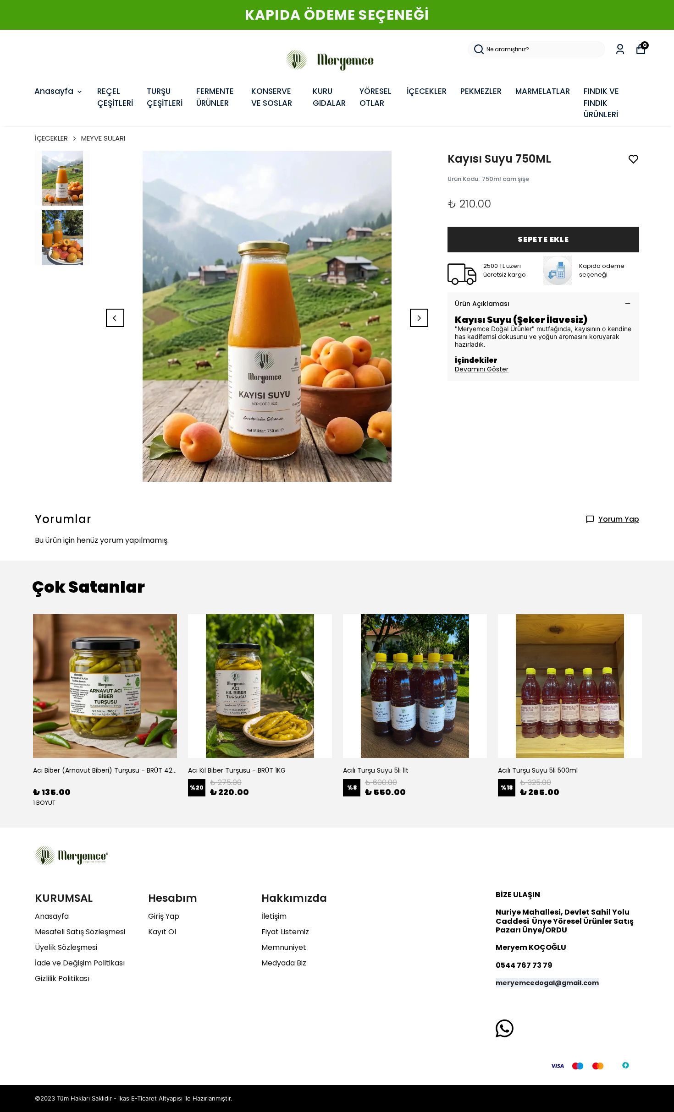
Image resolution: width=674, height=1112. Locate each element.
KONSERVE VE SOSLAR (271, 97)
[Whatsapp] (505, 1028)
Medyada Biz (283, 963)
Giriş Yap (163, 916)
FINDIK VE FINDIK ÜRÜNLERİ (601, 103)
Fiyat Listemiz (285, 932)
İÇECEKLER (427, 91)
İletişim (274, 916)
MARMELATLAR (542, 91)
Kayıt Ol (162, 932)
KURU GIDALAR (329, 97)
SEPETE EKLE (543, 239)
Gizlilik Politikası (62, 978)
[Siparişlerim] (620, 49)
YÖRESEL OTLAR (375, 97)
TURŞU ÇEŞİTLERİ (164, 97)
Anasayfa (53, 91)
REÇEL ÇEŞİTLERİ (115, 97)
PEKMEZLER (481, 91)
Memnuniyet (283, 947)
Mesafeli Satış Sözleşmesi (80, 932)
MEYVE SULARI (103, 138)
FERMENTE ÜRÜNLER (215, 97)
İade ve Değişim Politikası (80, 963)
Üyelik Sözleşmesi (66, 947)
